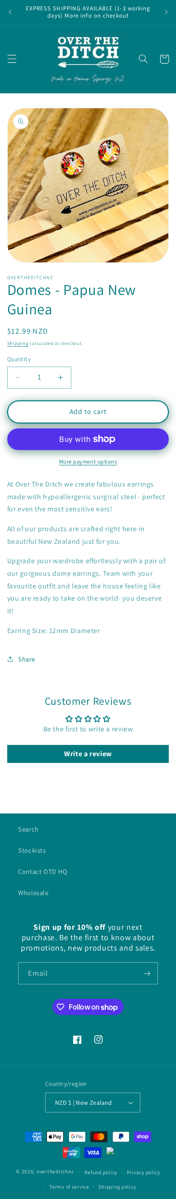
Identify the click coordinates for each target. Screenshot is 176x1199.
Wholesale (33, 892)
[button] (11, 59)
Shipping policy (117, 1186)
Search (28, 829)
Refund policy (101, 1172)
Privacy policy (143, 1172)
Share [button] (26, 659)
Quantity (19, 359)
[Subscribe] (147, 973)
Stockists (32, 850)
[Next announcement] (166, 12)
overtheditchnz (55, 1171)
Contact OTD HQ (43, 871)
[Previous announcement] (10, 12)
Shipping (17, 343)
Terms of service (69, 1186)
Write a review (88, 753)
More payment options (88, 461)
